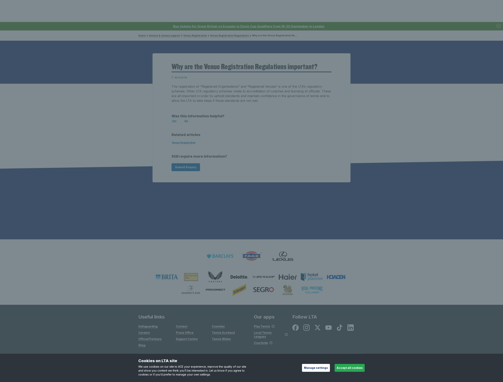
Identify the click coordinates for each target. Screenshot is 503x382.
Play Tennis (262, 326)
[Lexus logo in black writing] (283, 256)
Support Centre (187, 339)
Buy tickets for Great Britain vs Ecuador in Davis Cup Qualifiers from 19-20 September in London (248, 26)
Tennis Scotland (223, 332)
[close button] (498, 26)
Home (142, 35)
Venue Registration (195, 35)
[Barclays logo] (220, 256)
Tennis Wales (221, 339)
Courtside (261, 342)
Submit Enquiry (185, 167)
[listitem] (167, 277)
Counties (218, 326)
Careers (144, 332)
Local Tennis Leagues (263, 334)
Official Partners (150, 339)
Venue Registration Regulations (229, 35)
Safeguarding (148, 326)
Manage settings (316, 367)
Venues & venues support (164, 35)
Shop (142, 345)
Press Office (185, 332)
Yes (174, 120)
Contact (181, 326)
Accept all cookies (350, 367)
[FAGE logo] (251, 256)
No (186, 120)
